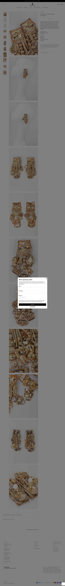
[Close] (46, 278)
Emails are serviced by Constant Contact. (37, 301)
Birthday (20, 295)
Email (20, 286)
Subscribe (32, 304)
